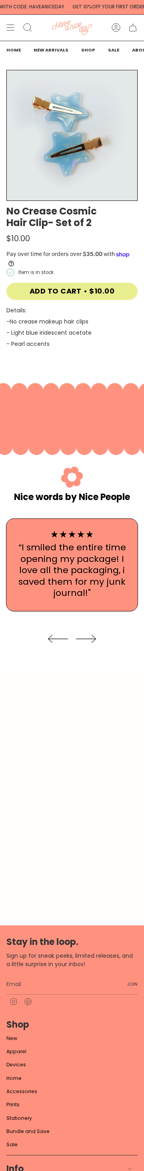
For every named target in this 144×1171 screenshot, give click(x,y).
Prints (13, 1104)
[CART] (132, 27)
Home (14, 1078)
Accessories (21, 1091)
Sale (12, 1144)
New (11, 1038)
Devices (16, 1064)
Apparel (16, 1051)
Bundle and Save (28, 1131)
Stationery (19, 1118)
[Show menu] (10, 27)
